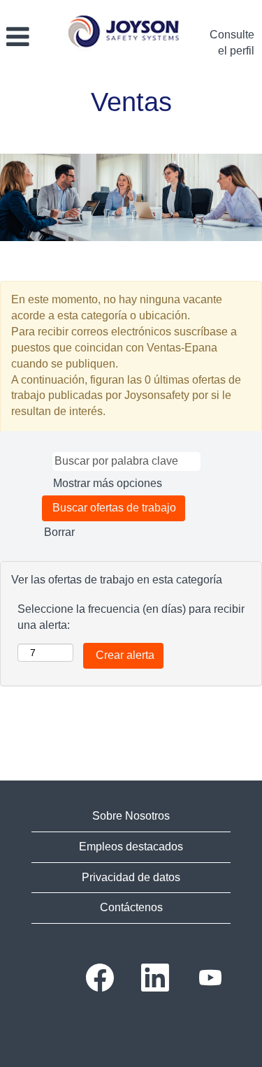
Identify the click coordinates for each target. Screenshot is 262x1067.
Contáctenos (131, 907)
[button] (28, 37)
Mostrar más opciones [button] (107, 483)
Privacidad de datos (131, 877)
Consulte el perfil (232, 43)
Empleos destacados (131, 846)
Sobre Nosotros (131, 816)
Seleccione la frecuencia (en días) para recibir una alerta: (131, 617)
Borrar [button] (59, 532)
